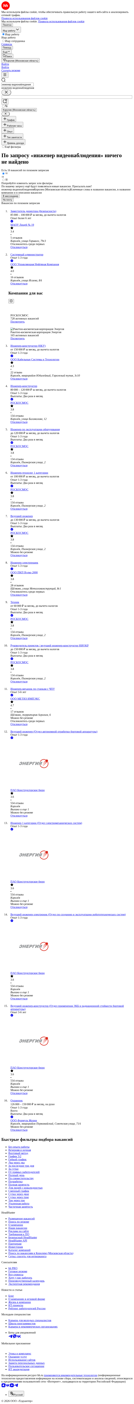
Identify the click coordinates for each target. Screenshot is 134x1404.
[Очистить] (6, 92)
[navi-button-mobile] (4, 75)
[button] (5, 64)
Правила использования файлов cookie (61, 21)
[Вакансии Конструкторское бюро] (70, 764)
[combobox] (17, 84)
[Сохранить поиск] (4, 102)
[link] (7, 56)
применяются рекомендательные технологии (70, 1375)
